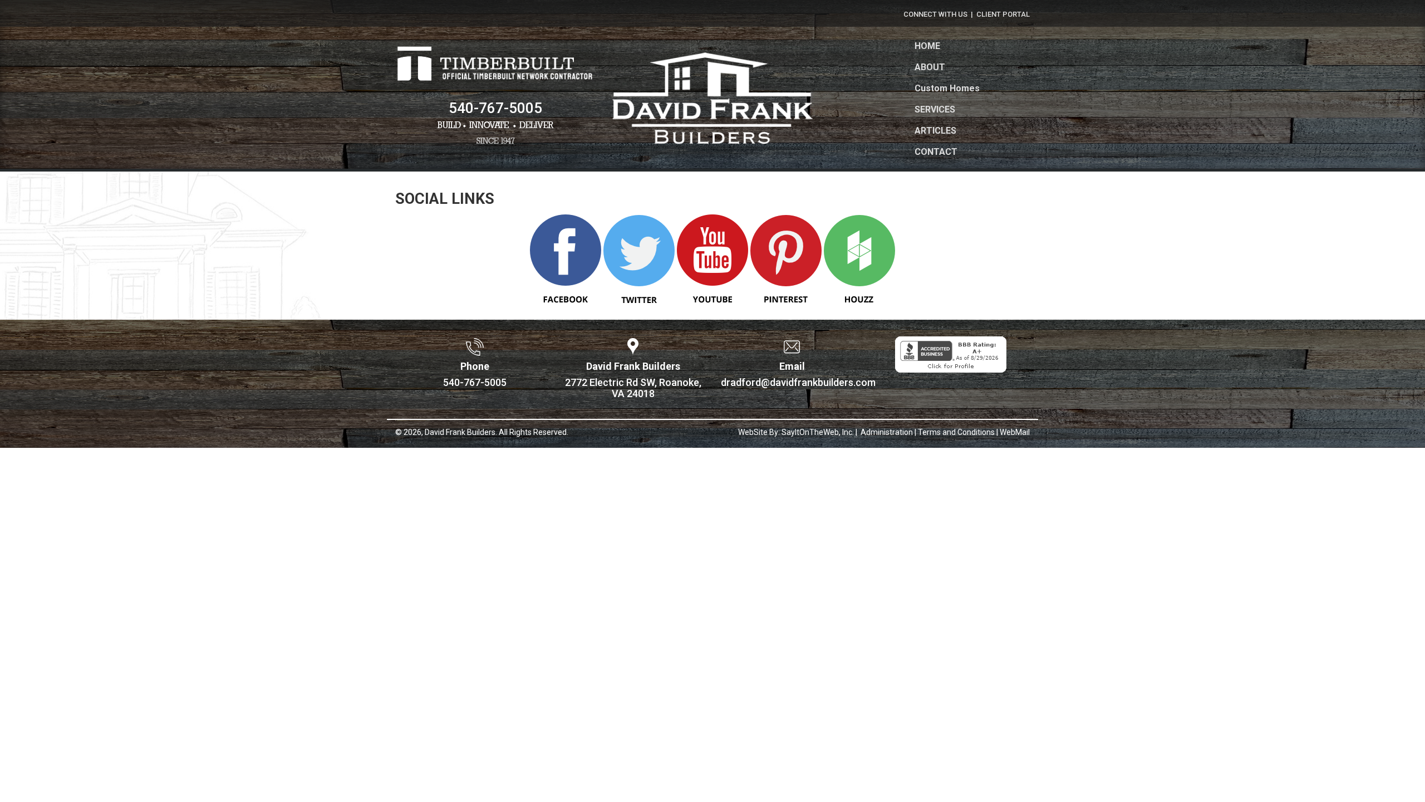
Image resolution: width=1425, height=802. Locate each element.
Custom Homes (947, 88)
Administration (886, 432)
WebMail (1015, 432)
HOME (927, 46)
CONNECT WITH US (935, 14)
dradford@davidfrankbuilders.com (798, 382)
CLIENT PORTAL (1003, 14)
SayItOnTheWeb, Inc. (818, 432)
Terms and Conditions (956, 432)
